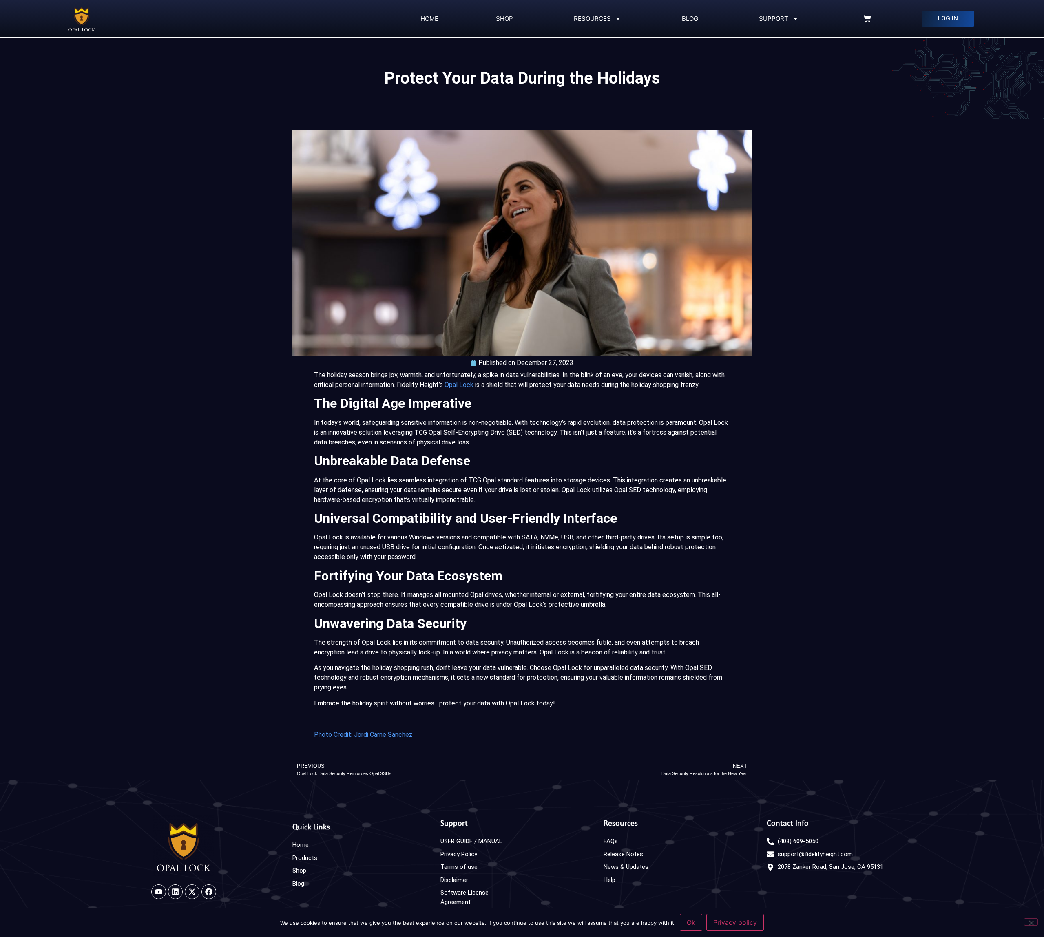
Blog (688, 18)
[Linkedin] (175, 891)
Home (428, 18)
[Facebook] (208, 891)
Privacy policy (735, 922)
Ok (691, 922)
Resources (591, 18)
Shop (504, 18)
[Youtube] (158, 891)
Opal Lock (459, 385)
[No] (1031, 922)
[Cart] (867, 18)
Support (772, 18)
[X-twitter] (192, 891)
